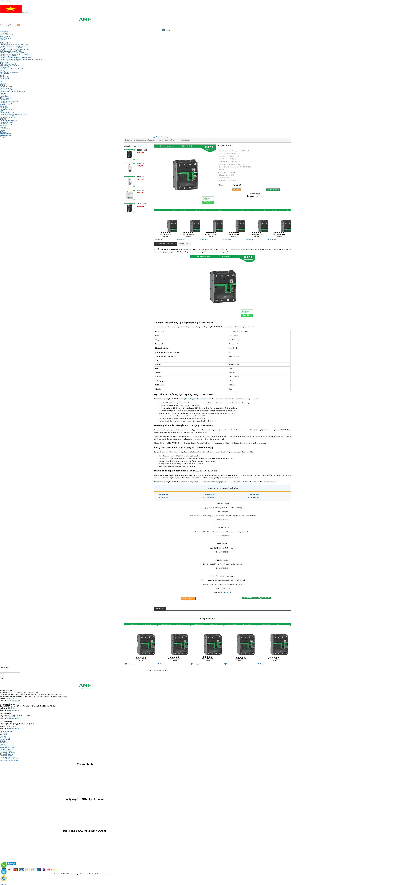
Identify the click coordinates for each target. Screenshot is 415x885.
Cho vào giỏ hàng (273, 189)
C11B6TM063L (184, 140)
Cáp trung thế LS (5, 95)
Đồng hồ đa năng (5, 38)
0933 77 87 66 (256, 196)
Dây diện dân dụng (6, 109)
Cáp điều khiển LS (5, 99)
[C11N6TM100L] (279, 223)
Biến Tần (3, 40)
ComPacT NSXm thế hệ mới (167, 140)
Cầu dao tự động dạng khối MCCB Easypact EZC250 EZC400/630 (21, 59)
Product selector (5, 129)
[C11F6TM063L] (211, 223)
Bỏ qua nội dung (5, 1)
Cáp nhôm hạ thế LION (7, 116)
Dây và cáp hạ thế (5, 88)
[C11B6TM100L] (174, 643)
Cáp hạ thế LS (4, 96)
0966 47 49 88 (225, 536)
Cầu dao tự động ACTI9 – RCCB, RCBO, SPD (14, 46)
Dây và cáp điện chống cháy (9, 121)
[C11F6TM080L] (188, 223)
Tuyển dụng (3, 135)
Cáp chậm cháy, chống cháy (9, 90)
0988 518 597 (225, 552)
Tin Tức (2, 132)
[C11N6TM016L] (207, 643)
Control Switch (4, 78)
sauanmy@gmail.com (224, 592)
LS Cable (3, 93)
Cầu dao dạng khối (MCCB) (8, 56)
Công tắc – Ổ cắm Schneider (9, 72)
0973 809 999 (225, 568)
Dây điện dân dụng (6, 87)
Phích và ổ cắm (5, 67)
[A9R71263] (129, 181)
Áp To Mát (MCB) (5, 43)
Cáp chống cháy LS (6, 98)
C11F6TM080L (254, 497)
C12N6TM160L (209, 497)
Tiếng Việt (25, 12)
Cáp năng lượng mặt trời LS (9, 101)
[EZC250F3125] (129, 208)
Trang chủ (129, 140)
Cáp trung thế (4, 108)
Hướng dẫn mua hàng (7, 747)
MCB (1, 82)
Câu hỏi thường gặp (6, 751)
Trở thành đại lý (5, 738)
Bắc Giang (3, 734)
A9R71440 (140, 190)
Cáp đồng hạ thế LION (7, 112)
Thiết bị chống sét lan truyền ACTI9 (11, 48)
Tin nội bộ (3, 137)
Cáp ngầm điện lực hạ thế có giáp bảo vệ (13, 91)
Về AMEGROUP (5, 739)
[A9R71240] (129, 168)
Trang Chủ (3, 125)
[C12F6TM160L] (240, 643)
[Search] (18, 25)
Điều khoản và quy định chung (9, 760)
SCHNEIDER (4, 33)
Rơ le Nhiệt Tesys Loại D (8, 64)
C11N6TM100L (164, 497)
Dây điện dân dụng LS (7, 103)
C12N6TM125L (209, 495)
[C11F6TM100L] (165, 223)
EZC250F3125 (142, 204)
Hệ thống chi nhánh (6, 731)
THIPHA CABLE (5, 104)
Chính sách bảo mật (6, 754)
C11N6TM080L (164, 495)
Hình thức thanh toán (6, 749)
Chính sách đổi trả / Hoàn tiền (9, 759)
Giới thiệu (3, 127)
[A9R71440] (129, 195)
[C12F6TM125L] (274, 643)
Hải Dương (3, 733)
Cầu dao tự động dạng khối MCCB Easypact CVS (15, 57)
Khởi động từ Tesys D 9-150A (9, 65)
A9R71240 (140, 163)
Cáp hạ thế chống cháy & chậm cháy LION (13, 114)
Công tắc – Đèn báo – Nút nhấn (10, 61)
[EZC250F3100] (129, 154)
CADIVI (2, 85)
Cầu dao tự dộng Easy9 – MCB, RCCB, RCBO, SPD (16, 54)
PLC (1, 41)
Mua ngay (236, 189)
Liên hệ (2, 133)
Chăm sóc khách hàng (7, 746)
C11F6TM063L (254, 495)
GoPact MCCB (4, 74)
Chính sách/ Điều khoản (7, 752)
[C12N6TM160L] (234, 223)
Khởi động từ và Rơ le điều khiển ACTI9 (12, 69)
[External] (9, 866)
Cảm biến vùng (4, 77)
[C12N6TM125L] (256, 223)
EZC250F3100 (142, 150)
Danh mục (4, 31)
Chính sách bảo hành (6, 755)
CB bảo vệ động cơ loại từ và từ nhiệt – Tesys (14, 44)
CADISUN (3, 119)
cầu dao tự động (166, 430)
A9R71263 (140, 177)
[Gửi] (1, 881)
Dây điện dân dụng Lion (7, 117)
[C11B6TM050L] (141, 643)
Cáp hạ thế (3, 106)
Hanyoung (3, 83)
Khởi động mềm (5, 36)
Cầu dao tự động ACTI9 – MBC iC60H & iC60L (14, 49)
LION (1, 111)
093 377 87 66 (225, 588)
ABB (1, 80)
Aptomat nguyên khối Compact (195, 399)
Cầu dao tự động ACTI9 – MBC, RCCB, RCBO (14, 53)
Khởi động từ (4, 62)
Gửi (2, 678)
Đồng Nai (3, 736)
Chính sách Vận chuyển (7, 757)
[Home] (85, 20)
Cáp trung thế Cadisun (7, 122)
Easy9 (2, 70)
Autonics (3, 75)
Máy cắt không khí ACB (7, 35)
